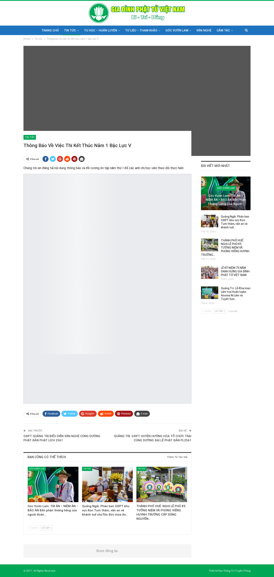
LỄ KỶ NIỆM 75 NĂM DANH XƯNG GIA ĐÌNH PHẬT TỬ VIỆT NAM (235, 271)
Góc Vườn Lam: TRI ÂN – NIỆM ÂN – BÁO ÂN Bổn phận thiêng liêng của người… (226, 200)
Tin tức (70, 30)
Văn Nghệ (203, 30)
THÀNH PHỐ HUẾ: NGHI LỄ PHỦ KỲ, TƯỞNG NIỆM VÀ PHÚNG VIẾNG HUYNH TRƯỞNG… (225, 247)
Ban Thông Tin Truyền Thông (234, 570)
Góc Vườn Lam (176, 30)
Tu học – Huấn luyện (100, 30)
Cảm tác (223, 30)
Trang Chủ (50, 30)
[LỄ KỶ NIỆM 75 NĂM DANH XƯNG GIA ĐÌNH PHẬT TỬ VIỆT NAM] (209, 272)
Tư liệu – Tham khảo (141, 30)
